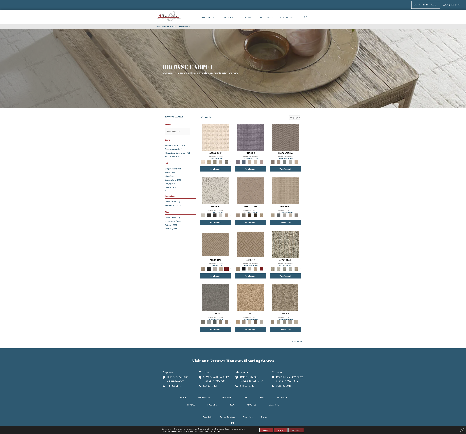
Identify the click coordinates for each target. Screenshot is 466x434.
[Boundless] (214, 162)
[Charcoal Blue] (214, 322)
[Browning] (255, 215)
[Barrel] (285, 137)
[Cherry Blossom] (226, 269)
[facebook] (232, 424)
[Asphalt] (215, 298)
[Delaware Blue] (226, 162)
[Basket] (278, 162)
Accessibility (207, 417)
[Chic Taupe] (220, 162)
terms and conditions (198, 431)
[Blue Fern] (284, 162)
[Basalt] (249, 162)
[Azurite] (243, 162)
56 (301, 341)
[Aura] (215, 137)
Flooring (166, 26)
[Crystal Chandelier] (296, 322)
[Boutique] (296, 162)
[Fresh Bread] (226, 215)
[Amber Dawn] (250, 298)
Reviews (191, 405)
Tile (245, 398)
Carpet (173, 26)
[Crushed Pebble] (290, 322)
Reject (281, 430)
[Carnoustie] (261, 215)
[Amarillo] (250, 191)
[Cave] (255, 322)
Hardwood (204, 398)
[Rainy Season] (290, 269)
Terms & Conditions (227, 417)
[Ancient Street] (278, 322)
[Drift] (290, 215)
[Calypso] (208, 322)
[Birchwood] (215, 244)
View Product (215, 169)
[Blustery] (290, 162)
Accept (266, 430)
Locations (274, 405)
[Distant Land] (226, 322)
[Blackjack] (208, 269)
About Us (251, 405)
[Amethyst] (250, 137)
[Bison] (249, 215)
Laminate (226, 398)
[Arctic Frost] (243, 215)
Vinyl (262, 398)
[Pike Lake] (284, 269)
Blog (232, 405)
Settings (296, 430)
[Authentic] (285, 191)
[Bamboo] (208, 162)
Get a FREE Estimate (425, 5)
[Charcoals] (208, 215)
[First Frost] (220, 215)
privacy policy (178, 431)
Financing (212, 405)
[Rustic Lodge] (296, 269)
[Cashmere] (220, 269)
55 (298, 341)
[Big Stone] (243, 322)
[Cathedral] (284, 322)
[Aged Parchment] (285, 298)
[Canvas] (215, 191)
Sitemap (264, 417)
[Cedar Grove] (285, 244)
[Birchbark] (255, 162)
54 (295, 341)
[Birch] (249, 322)
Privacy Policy (248, 417)
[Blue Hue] (278, 215)
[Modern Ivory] (278, 269)
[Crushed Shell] (261, 322)
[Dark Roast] (214, 215)
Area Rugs (282, 398)
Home (159, 26)
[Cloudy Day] (284, 215)
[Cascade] (214, 269)
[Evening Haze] (296, 215)
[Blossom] (261, 162)
